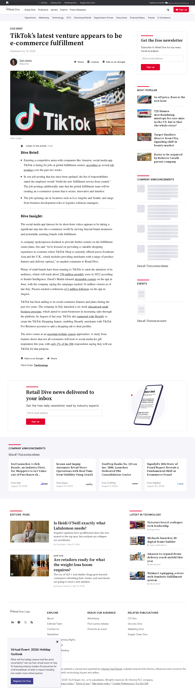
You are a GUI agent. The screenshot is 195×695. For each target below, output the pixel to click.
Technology (58, 17)
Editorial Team (54, 623)
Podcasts (43, 9)
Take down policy (101, 683)
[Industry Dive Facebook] (19, 622)
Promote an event (156, 320)
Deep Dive (30, 9)
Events (63, 9)
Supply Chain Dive (87, 3)
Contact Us (53, 629)
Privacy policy (66, 683)
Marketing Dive (70, 3)
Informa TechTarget (111, 668)
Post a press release (157, 265)
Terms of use (83, 683)
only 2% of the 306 (62, 344)
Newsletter (52, 634)
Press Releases (78, 9)
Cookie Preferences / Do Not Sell (130, 683)
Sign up (183, 9)
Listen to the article (39, 146)
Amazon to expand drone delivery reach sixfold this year (165, 557)
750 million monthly (72, 274)
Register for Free (22, 681)
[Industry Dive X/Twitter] (25, 622)
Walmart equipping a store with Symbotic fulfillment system (165, 576)
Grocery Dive (56, 3)
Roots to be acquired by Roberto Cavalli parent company (168, 158)
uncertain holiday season (61, 334)
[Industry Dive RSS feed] (31, 622)
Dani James (26, 60)
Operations (30, 17)
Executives (121, 17)
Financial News (137, 17)
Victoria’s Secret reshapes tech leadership (165, 524)
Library (54, 9)
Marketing (44, 17)
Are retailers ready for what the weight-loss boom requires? (79, 565)
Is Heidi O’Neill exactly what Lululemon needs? (79, 525)
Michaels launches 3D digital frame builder (162, 539)
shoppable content (85, 279)
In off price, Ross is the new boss (169, 99)
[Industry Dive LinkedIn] (12, 622)
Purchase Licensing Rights (61, 639)
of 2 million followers (76, 289)
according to (93, 165)
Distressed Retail (82, 17)
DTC (69, 17)
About (50, 618)
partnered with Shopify (90, 316)
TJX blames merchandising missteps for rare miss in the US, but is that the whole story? (169, 118)
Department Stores (103, 17)
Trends (151, 17)
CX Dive (44, 3)
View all (141, 265)
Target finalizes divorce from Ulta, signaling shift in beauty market (166, 140)
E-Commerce (164, 17)
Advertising (93, 618)
